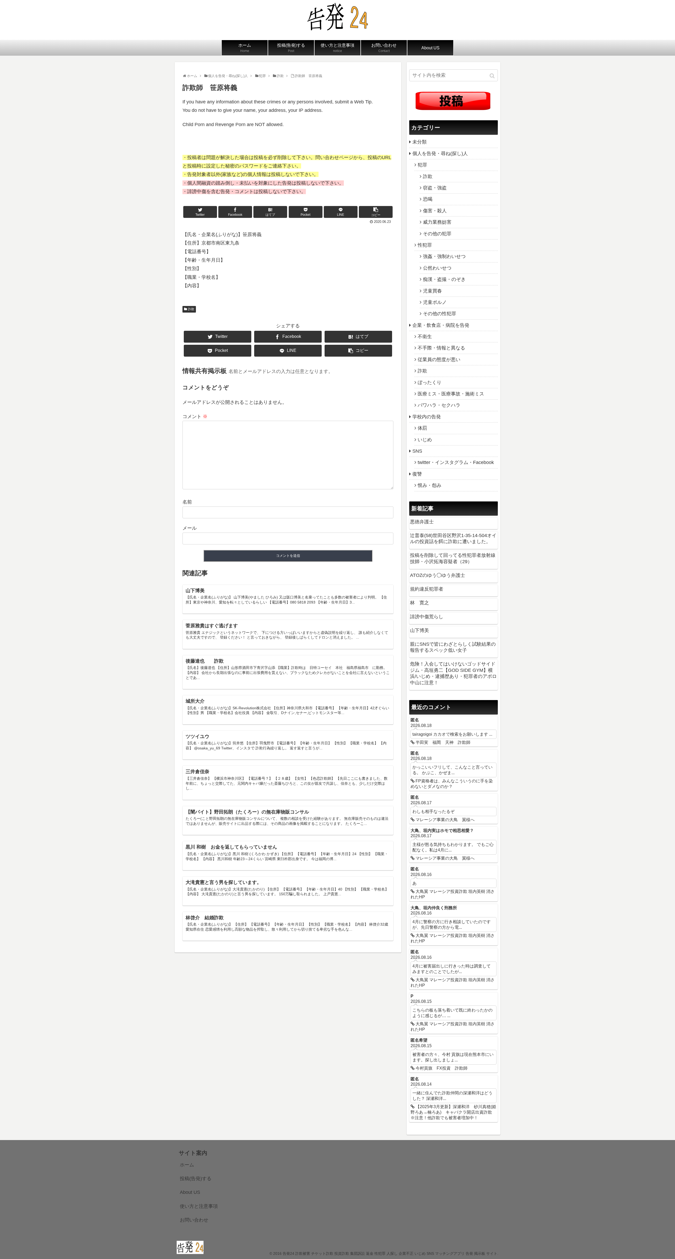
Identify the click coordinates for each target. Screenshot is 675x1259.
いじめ (425, 439)
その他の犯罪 (437, 233)
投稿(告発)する (195, 1178)
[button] (493, 75)
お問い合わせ (194, 1220)
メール (189, 528)
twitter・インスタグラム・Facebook (456, 462)
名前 (187, 502)
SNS (417, 451)
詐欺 (191, 309)
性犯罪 (425, 245)
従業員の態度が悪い (439, 359)
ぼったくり (429, 382)
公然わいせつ (437, 268)
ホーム (187, 1164)
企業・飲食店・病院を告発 (440, 325)
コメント (195, 416)
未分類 (419, 142)
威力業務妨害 (437, 222)
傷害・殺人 (435, 210)
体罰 (422, 428)
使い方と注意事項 (199, 1206)
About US (190, 1192)
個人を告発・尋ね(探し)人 (440, 153)
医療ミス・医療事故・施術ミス (451, 393)
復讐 (417, 474)
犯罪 (422, 164)
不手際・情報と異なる (441, 348)
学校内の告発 (426, 416)
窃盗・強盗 (435, 187)
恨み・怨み (429, 485)
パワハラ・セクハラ (439, 405)
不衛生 (425, 336)
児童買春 (432, 291)
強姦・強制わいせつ (444, 256)
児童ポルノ (435, 302)
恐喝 (427, 199)
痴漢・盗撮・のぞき (444, 279)
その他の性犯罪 (439, 313)
